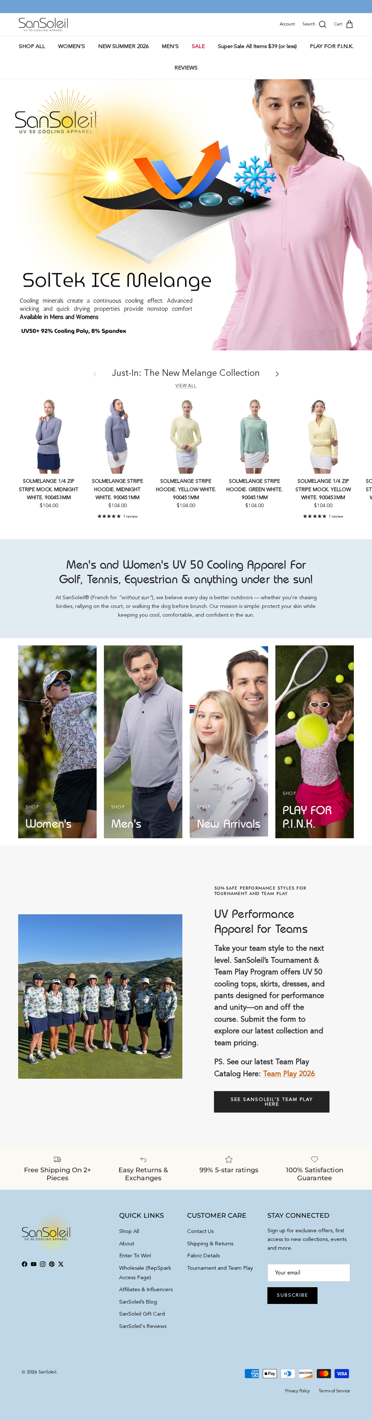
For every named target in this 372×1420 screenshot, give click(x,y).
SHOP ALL (32, 46)
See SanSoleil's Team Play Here (272, 1102)
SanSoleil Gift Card (142, 1314)
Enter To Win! (135, 1256)
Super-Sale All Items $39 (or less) (257, 46)
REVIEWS (186, 68)
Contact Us (200, 1231)
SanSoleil (47, 1372)
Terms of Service (334, 1391)
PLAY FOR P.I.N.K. (331, 46)
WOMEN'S (71, 46)
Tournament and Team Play (220, 1268)
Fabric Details (203, 1256)
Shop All (129, 1231)
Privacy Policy (297, 1391)
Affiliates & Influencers (146, 1290)
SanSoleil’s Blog (138, 1302)
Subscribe (292, 1295)
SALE (198, 46)
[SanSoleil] (43, 24)
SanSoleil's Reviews (142, 1326)
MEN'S (170, 46)
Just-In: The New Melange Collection (186, 373)
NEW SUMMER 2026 (123, 46)
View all (186, 386)
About (126, 1244)
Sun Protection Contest (201, 6)
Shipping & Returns (210, 1244)
